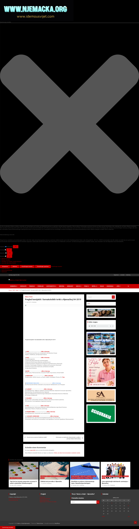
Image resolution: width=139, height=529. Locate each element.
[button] (69, 124)
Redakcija (34, 302)
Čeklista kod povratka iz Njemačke (51, 481)
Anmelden (122, 274)
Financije (32, 286)
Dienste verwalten (5, 260)
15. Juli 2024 (43, 483)
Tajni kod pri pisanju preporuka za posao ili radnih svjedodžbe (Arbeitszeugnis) (23, 482)
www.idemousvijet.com (14, 498)
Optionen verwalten (6, 258)
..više (117, 286)
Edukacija (19, 478)
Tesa (63, 377)
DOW (27, 405)
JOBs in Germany (45, 351)
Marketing (128, 274)
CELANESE (28, 398)
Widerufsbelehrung (44, 500)
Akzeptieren (5, 266)
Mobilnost (70, 286)
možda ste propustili (16, 460)
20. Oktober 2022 (75, 485)
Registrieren (116, 274)
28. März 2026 (13, 485)
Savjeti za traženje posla (78, 478)
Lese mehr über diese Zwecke (8, 263)
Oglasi (102, 286)
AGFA (27, 351)
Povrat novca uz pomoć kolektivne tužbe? (37, 437)
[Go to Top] (135, 522)
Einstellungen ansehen (27, 266)
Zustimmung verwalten (7, 527)
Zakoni (42, 478)
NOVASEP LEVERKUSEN (33, 416)
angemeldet (33, 450)
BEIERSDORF (29, 375)
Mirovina (61, 286)
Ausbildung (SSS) (75, 476)
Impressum (4, 271)
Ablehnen (15, 266)
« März (103, 516)
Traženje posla (88, 478)
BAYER (27, 371)
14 (128, 505)
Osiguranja (110, 286)
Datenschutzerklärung (6, 270)
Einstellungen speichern (43, 266)
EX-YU (48, 476)
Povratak (64, 476)
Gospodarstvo (50, 286)
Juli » (129, 516)
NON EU (78, 286)
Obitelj (94, 286)
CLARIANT (28, 389)
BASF (27, 357)
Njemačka (13, 286)
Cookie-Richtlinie (5, 268)
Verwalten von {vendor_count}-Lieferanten (11, 261)
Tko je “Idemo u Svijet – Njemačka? (83, 494)
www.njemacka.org (13, 500)
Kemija (27, 296)
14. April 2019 (28, 302)
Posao (86, 286)
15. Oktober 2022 (106, 485)
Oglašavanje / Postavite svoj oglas (48, 501)
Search (113, 297)
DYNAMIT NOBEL (30, 411)
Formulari (41, 286)
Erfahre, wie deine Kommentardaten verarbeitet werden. (67, 453)
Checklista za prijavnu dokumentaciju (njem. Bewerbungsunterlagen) (82, 482)
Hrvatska (53, 476)
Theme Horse (39, 523)
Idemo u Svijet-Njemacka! (23, 523)
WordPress (57, 523)
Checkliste (23, 286)
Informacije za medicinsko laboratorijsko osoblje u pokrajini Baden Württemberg (68, 438)
